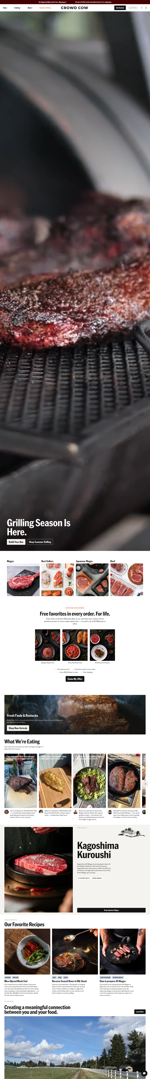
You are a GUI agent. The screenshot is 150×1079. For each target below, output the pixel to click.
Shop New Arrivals (18, 728)
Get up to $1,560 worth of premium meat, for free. (93, 2)
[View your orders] (146, 7)
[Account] (141, 7)
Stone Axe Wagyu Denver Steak (90, 812)
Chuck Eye (120, 813)
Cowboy (82, 984)
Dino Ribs (33, 811)
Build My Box (75, 1074)
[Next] (145, 784)
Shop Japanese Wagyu (111, 910)
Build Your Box (16, 542)
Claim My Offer (75, 679)
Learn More (140, 1012)
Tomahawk (73, 984)
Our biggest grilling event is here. (49, 2)
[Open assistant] (144, 1073)
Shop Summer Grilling (40, 542)
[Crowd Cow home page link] (74, 7)
